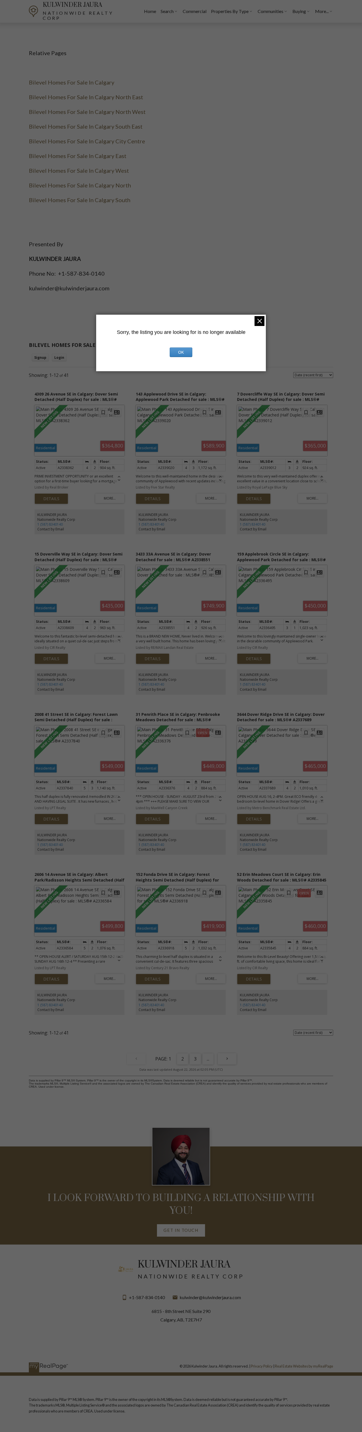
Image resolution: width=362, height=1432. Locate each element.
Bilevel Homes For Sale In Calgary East (77, 155)
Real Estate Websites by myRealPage (304, 1366)
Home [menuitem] (150, 11)
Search (167, 11)
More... (322, 11)
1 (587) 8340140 (50, 524)
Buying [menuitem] (299, 11)
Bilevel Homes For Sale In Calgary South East (86, 126)
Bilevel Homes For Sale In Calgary (71, 82)
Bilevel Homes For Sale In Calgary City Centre (87, 141)
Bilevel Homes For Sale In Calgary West (79, 170)
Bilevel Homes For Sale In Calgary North (80, 185)
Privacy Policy (262, 1366)
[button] (181, 1230)
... (208, 1059)
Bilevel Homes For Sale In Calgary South (79, 199)
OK (181, 352)
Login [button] (59, 357)
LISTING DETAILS (51, 499)
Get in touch (180, 1230)
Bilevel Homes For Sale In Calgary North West (87, 111)
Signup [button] (40, 357)
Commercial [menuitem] (194, 11)
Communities (270, 11)
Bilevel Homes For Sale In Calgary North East (86, 97)
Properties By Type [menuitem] (230, 11)
